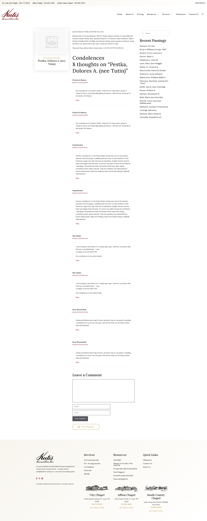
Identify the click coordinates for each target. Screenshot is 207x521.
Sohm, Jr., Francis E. (149, 67)
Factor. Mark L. (147, 56)
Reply (77, 100)
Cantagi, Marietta (148, 110)
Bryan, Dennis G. (148, 90)
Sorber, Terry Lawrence (151, 53)
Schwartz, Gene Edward (151, 74)
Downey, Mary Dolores (150, 114)
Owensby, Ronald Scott (151, 117)
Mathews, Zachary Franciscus (154, 107)
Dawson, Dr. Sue (147, 46)
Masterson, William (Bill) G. (153, 77)
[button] (202, 14)
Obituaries (180, 14)
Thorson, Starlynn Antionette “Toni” (154, 82)
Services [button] (166, 14)
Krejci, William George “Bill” (153, 49)
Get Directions (97, 507)
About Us (129, 14)
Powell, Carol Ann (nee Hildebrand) (150, 102)
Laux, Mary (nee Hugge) (151, 63)
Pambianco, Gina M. (149, 60)
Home (119, 14)
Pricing (140, 14)
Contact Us (193, 14)
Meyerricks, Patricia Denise (153, 70)
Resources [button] (151, 14)
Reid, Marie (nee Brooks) (151, 97)
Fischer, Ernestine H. (150, 94)
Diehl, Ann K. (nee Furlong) (152, 87)
